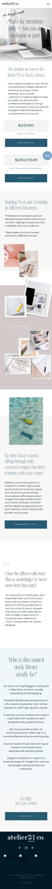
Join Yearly (26, 178)
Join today (26, 816)
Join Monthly (26, 143)
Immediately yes (26, 524)
